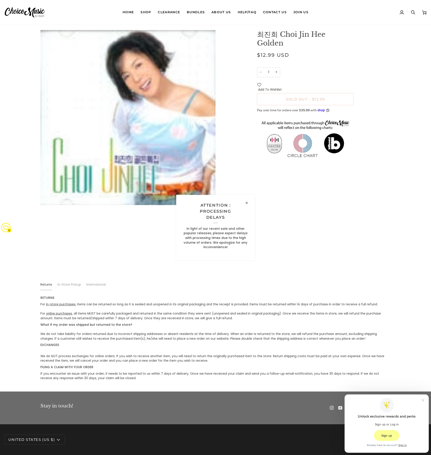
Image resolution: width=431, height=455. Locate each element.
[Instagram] (332, 408)
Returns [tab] (46, 284)
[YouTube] (340, 408)
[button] (145, 12)
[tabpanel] (215, 338)
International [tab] (96, 284)
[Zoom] (49, 197)
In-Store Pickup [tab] (69, 284)
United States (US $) (31, 439)
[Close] (248, 203)
